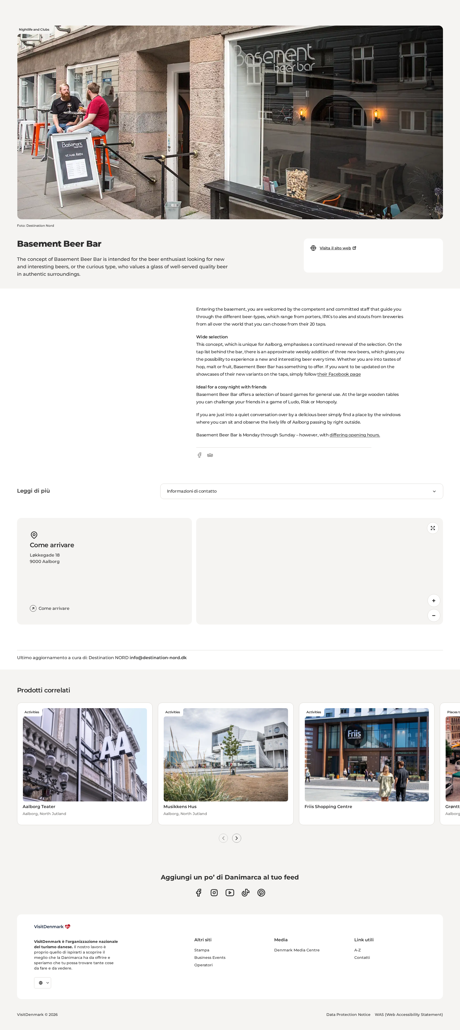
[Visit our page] (214, 892)
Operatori (203, 965)
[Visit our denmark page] (198, 892)
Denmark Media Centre (297, 950)
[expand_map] (433, 528)
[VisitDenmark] (52, 926)
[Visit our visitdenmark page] (230, 892)
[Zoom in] (434, 600)
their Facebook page (339, 374)
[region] (319, 571)
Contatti (362, 957)
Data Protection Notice (348, 1014)
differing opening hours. (355, 434)
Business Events (209, 957)
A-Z (357, 950)
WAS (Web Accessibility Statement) (409, 1014)
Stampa (201, 950)
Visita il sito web (335, 248)
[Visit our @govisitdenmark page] (245, 892)
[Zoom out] (434, 615)
